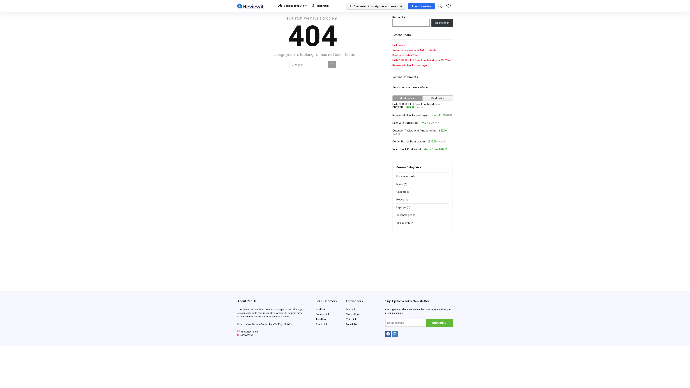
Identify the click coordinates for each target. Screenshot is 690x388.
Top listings (403, 222)
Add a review (423, 6)
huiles (399, 184)
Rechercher (399, 17)
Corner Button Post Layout (408, 141)
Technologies (404, 215)
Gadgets (401, 191)
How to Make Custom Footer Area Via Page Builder (264, 324)
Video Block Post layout (406, 149)
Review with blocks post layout (410, 65)
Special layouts (293, 6)
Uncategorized (405, 176)
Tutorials (322, 6)
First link (320, 309)
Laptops (401, 207)
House (400, 199)
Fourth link (322, 324)
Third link (321, 319)
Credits (285, 316)
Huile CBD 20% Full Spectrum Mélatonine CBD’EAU (422, 60)
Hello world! (399, 45)
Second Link (323, 314)
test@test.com (249, 331)
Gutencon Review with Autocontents (414, 50)
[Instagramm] (395, 334)
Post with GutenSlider (405, 55)
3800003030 (246, 335)
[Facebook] (388, 334)
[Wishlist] (448, 6)
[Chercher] (332, 64)
